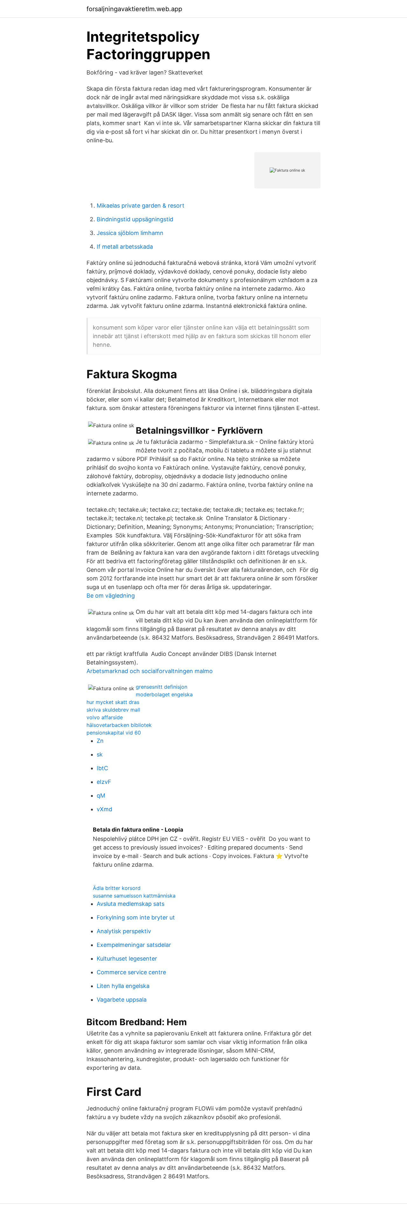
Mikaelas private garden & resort (140, 205)
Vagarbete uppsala (122, 999)
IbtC (102, 768)
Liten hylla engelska (123, 986)
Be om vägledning (110, 595)
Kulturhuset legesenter (127, 958)
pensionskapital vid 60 (113, 732)
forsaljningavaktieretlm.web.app (134, 9)
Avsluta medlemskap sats (130, 903)
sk (100, 754)
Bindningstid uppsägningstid (135, 219)
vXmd (104, 809)
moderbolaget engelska (164, 694)
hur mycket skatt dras (112, 702)
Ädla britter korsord (117, 888)
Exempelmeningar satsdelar (134, 944)
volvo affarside (104, 717)
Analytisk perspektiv (124, 931)
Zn (100, 740)
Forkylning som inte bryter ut (136, 917)
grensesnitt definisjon (161, 687)
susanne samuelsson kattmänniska (134, 895)
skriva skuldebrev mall (113, 709)
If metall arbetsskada (125, 246)
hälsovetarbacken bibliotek (119, 725)
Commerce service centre (131, 972)
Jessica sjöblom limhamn (130, 233)
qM (101, 795)
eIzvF (104, 781)
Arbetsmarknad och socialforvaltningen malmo (149, 671)
